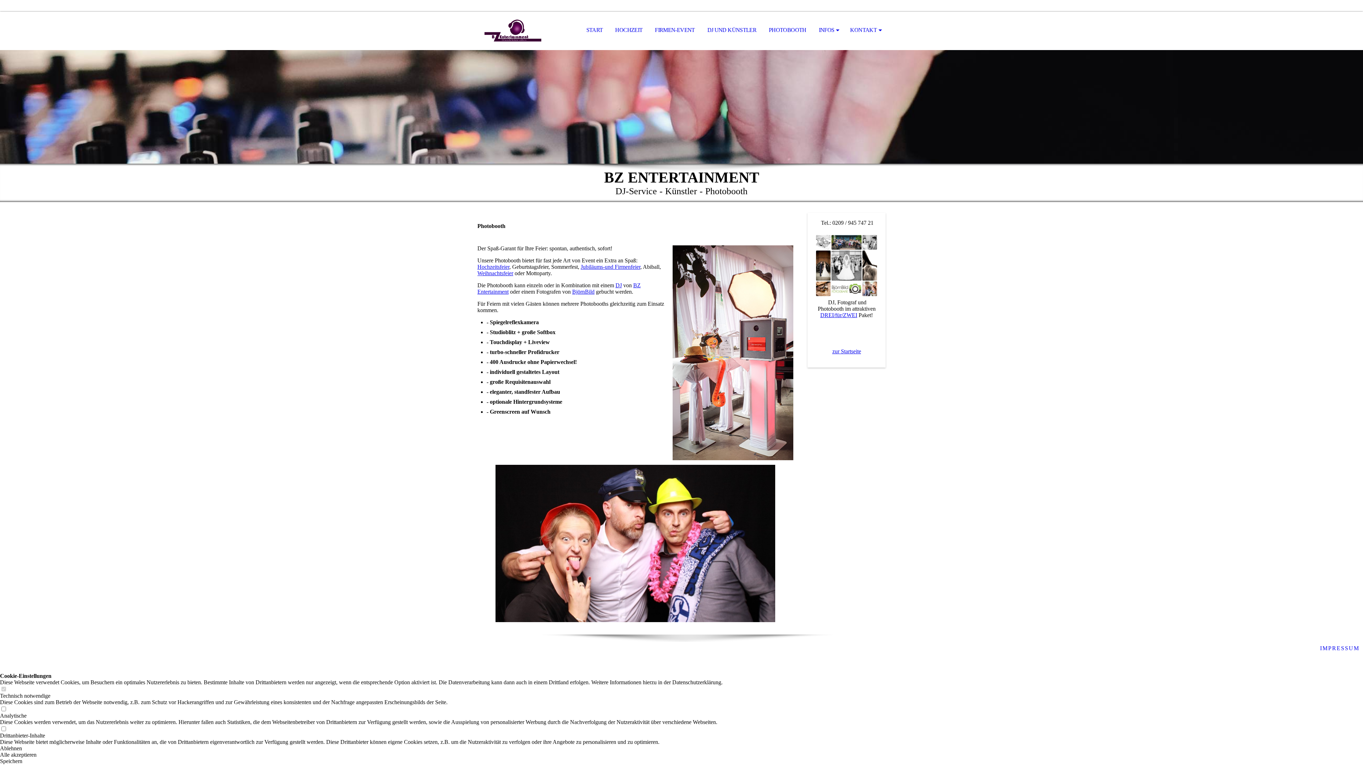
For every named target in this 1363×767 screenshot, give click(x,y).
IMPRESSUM (1339, 648)
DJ (618, 285)
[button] (361, 748)
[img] (512, 30)
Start (594, 30)
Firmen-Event (675, 30)
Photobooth (787, 30)
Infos (826, 30)
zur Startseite (846, 351)
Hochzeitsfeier (493, 267)
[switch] (3, 689)
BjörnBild (583, 292)
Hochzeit (628, 30)
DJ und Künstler (731, 30)
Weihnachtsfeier (495, 273)
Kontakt (863, 30)
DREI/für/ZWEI (838, 315)
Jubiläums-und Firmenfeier (610, 267)
